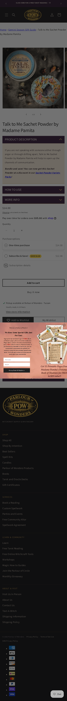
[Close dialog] (64, 325)
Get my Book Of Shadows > (17, 370)
